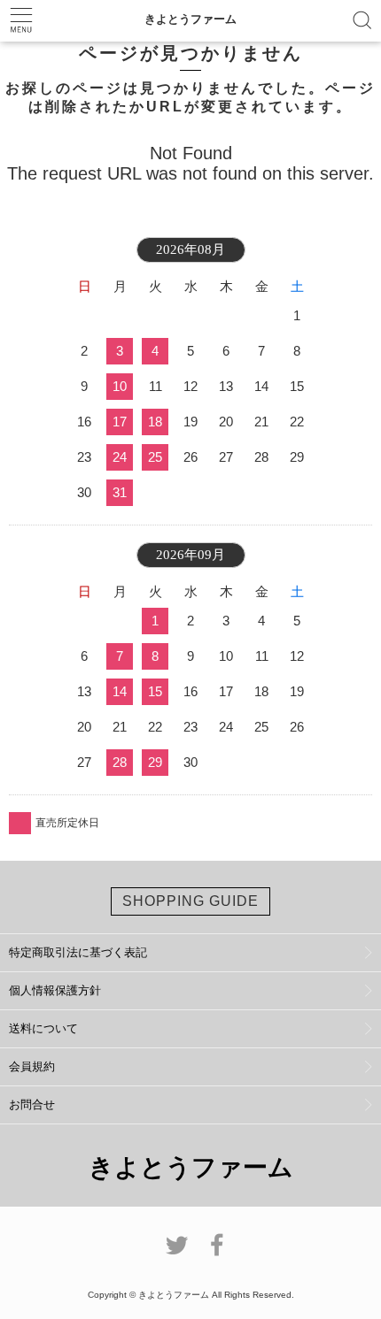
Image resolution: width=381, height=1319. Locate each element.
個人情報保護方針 (55, 990)
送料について (43, 1028)
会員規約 (32, 1066)
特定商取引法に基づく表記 (78, 952)
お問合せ (32, 1104)
